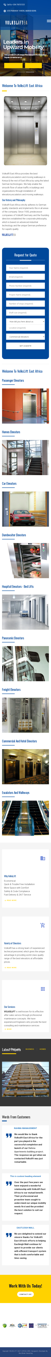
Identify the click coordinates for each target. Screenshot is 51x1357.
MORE (9, 1029)
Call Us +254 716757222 (14, 4)
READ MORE (11, 900)
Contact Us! (25, 1294)
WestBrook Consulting (25, 1353)
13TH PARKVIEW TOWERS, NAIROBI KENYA (19, 10)
